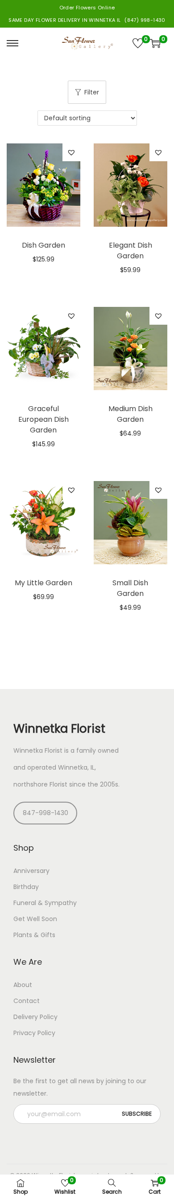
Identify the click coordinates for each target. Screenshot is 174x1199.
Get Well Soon (35, 918)
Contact (26, 1000)
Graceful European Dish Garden (43, 419)
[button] (71, 152)
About (22, 984)
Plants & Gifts (34, 934)
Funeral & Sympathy (45, 902)
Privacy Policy (34, 1032)
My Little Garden (43, 583)
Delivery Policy (35, 1016)
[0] (138, 43)
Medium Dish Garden (130, 414)
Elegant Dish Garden (130, 250)
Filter (91, 92)
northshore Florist (40, 784)
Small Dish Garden (130, 588)
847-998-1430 (45, 812)
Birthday (26, 886)
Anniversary (31, 870)
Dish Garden (43, 245)
